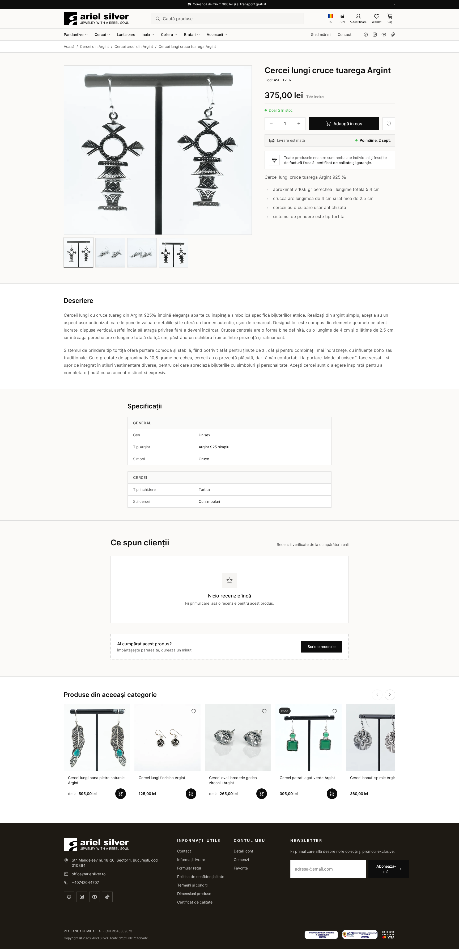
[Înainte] (390, 694)
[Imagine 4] (173, 252)
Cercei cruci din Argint (133, 46)
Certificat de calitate (194, 902)
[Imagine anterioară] (72, 150)
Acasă (69, 46)
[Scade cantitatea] (271, 124)
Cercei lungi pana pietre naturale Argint (96, 780)
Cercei (100, 34)
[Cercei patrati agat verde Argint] (308, 737)
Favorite (241, 868)
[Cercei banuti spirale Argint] (379, 737)
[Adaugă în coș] (120, 793)
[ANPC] (360, 934)
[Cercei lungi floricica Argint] (167, 737)
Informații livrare (191, 859)
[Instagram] (374, 34)
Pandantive (73, 34)
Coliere (167, 34)
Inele (146, 34)
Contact (344, 34)
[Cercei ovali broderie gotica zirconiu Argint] (238, 737)
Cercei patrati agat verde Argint (307, 777)
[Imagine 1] (78, 252)
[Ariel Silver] (96, 18)
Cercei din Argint (94, 46)
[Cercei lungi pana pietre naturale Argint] (97, 737)
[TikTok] (392, 34)
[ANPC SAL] (321, 934)
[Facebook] (365, 34)
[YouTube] (383, 34)
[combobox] (231, 18)
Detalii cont (243, 851)
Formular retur (189, 868)
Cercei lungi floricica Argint (162, 777)
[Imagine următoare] (243, 150)
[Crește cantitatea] (298, 124)
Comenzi (241, 859)
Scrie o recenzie (321, 646)
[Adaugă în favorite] (389, 123)
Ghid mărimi (321, 34)
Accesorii (215, 34)
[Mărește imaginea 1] (158, 150)
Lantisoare (126, 34)
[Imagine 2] (110, 252)
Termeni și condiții (192, 885)
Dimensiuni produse (194, 893)
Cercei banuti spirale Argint (373, 777)
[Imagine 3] (142, 252)
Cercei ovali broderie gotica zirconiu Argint (233, 780)
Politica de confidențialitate (200, 876)
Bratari (190, 34)
